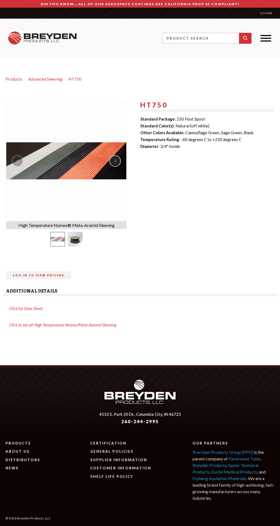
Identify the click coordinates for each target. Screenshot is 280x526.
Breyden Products (209, 465)
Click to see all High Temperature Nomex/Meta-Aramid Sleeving (62, 324)
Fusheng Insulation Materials (219, 478)
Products (13, 79)
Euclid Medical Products (234, 471)
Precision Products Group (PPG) (222, 452)
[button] (245, 38)
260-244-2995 (140, 421)
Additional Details (31, 291)
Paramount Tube (244, 458)
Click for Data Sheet (26, 308)
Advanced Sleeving (45, 79)
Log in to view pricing (39, 275)
